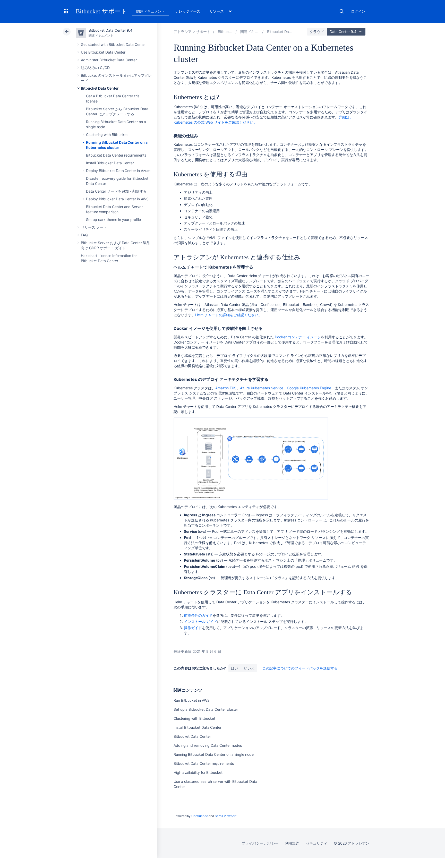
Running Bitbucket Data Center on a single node (214, 754)
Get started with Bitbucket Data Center (113, 44)
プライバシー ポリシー (260, 843)
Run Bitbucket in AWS (192, 700)
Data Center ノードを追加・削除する (116, 191)
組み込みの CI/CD (95, 67)
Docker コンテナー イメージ (298, 337)
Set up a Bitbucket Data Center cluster (206, 709)
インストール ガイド (200, 621)
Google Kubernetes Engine (309, 388)
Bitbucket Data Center (100, 88)
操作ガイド (193, 627)
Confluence (199, 816)
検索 (342, 11)
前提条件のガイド (198, 615)
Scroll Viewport (225, 816)
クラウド (317, 31)
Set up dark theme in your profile (113, 219)
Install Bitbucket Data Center (110, 163)
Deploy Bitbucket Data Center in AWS (117, 199)
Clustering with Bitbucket (107, 134)
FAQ (84, 235)
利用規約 (292, 843)
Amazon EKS (225, 388)
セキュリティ (316, 843)
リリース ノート (94, 227)
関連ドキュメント (150, 11)
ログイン (358, 11)
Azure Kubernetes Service (261, 388)
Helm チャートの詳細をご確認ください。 (228, 315)
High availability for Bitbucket (198, 772)
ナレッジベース (187, 11)
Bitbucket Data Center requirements (116, 155)
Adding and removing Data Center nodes (208, 745)
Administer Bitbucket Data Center (109, 60)
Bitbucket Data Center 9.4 (110, 30)
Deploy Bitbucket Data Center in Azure (118, 170)
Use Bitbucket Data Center (103, 52)
